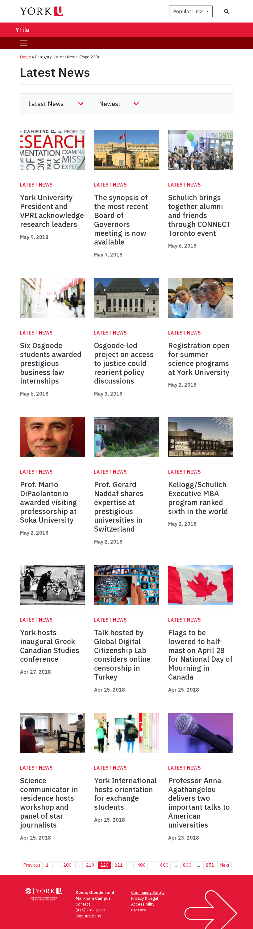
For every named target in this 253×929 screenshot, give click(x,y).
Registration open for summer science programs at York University (199, 358)
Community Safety (147, 892)
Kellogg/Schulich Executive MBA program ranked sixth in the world (198, 497)
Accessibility (142, 904)
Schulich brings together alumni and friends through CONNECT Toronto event (199, 215)
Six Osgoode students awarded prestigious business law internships (50, 363)
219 (90, 865)
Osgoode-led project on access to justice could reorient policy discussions (124, 363)
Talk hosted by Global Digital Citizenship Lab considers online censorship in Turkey (122, 654)
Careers (138, 910)
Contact (83, 904)
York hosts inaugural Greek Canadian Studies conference (49, 645)
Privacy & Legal (144, 898)
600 (164, 865)
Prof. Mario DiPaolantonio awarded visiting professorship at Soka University (48, 502)
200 (67, 865)
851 (210, 865)
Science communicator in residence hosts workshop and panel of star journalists (49, 802)
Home (25, 57)
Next (225, 865)
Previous (31, 865)
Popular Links (189, 11)
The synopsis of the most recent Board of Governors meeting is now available (121, 219)
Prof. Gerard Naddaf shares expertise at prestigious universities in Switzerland (118, 506)
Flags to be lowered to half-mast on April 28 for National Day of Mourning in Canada (200, 654)
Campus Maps (88, 916)
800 (187, 865)
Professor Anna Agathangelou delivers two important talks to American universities (199, 802)
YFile (22, 30)
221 (118, 865)
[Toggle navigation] (23, 43)
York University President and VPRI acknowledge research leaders (52, 210)
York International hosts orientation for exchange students (125, 793)
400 (141, 865)
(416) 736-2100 (90, 910)
